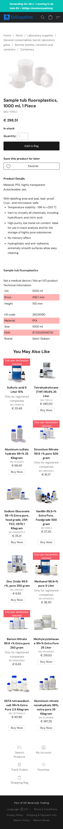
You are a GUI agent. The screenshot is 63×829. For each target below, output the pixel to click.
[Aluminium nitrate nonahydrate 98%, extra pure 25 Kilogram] (46, 683)
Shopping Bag (19, 782)
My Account (43, 752)
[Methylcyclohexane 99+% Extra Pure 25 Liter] (46, 621)
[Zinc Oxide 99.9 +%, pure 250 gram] (17, 564)
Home (7, 35)
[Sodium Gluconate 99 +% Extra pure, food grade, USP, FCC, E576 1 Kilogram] (17, 493)
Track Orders (19, 770)
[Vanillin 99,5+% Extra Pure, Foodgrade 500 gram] (46, 493)
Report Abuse (41, 820)
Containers (27, 49)
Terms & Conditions (45, 809)
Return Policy (22, 820)
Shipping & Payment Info (42, 815)
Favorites (43, 770)
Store (19, 35)
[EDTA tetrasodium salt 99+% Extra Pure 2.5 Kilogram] (17, 683)
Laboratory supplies (40, 35)
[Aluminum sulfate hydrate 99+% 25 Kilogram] (17, 432)
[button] (19, 17)
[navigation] (18, 809)
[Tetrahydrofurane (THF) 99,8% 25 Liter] (46, 370)
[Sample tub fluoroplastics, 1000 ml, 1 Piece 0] (31, 74)
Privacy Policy (15, 815)
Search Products (19, 755)
